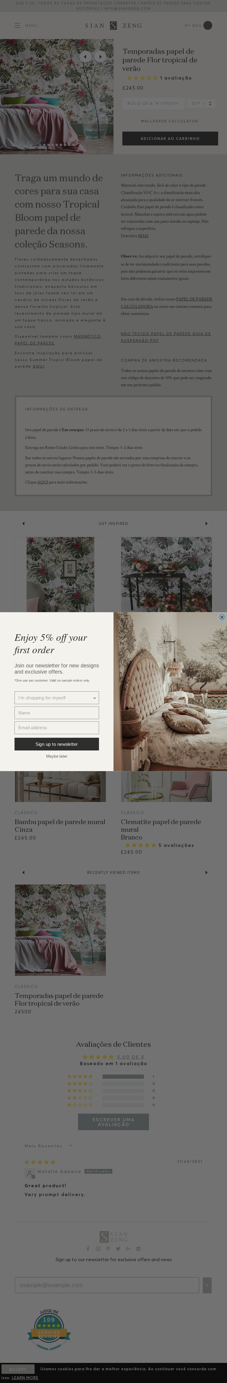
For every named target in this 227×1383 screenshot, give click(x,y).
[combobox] (55, 698)
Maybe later (56, 756)
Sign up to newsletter (56, 743)
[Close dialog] (222, 617)
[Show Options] (95, 698)
